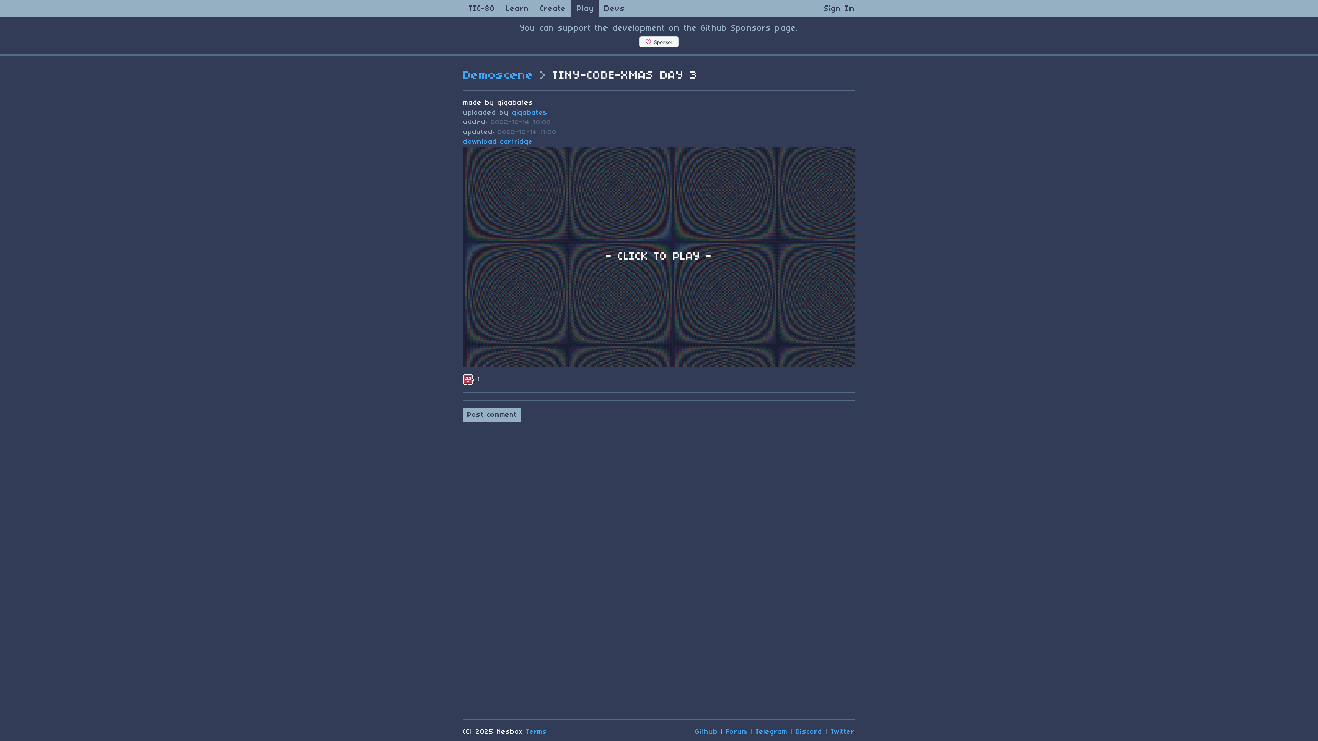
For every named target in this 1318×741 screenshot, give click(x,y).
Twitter (843, 732)
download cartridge (498, 142)
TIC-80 (482, 8)
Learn (517, 8)
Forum (736, 732)
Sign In (839, 8)
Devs (614, 8)
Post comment (492, 415)
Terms (536, 732)
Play (585, 8)
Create (553, 8)
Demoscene (498, 76)
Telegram (771, 732)
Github (706, 732)
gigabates (530, 112)
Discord (809, 732)
